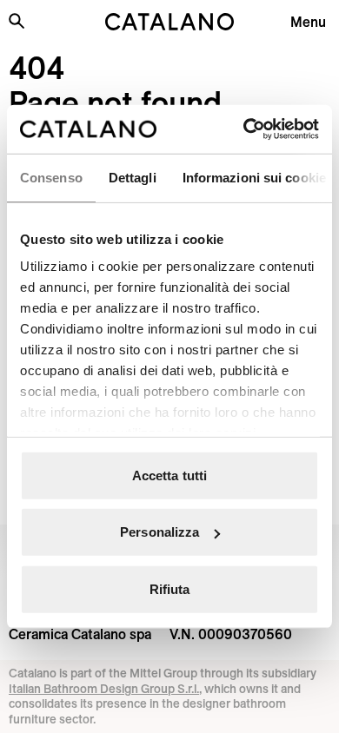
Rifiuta (170, 588)
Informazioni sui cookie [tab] (254, 176)
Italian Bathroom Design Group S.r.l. (104, 689)
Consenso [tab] (51, 176)
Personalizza (159, 532)
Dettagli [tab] (132, 176)
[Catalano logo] (170, 21)
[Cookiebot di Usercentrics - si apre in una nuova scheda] (244, 129)
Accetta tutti (169, 474)
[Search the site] (16, 21)
